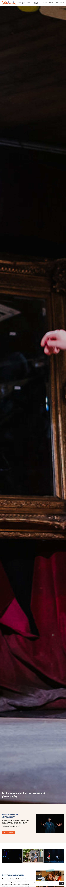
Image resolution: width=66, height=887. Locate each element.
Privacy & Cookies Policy (27, 884)
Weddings (45, 2)
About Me (23, 3)
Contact (62, 2)
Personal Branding (36, 3)
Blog (57, 2)
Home (19, 2)
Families (28, 2)
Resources (51, 2)
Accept (61, 883)
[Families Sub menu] (31, 2)
